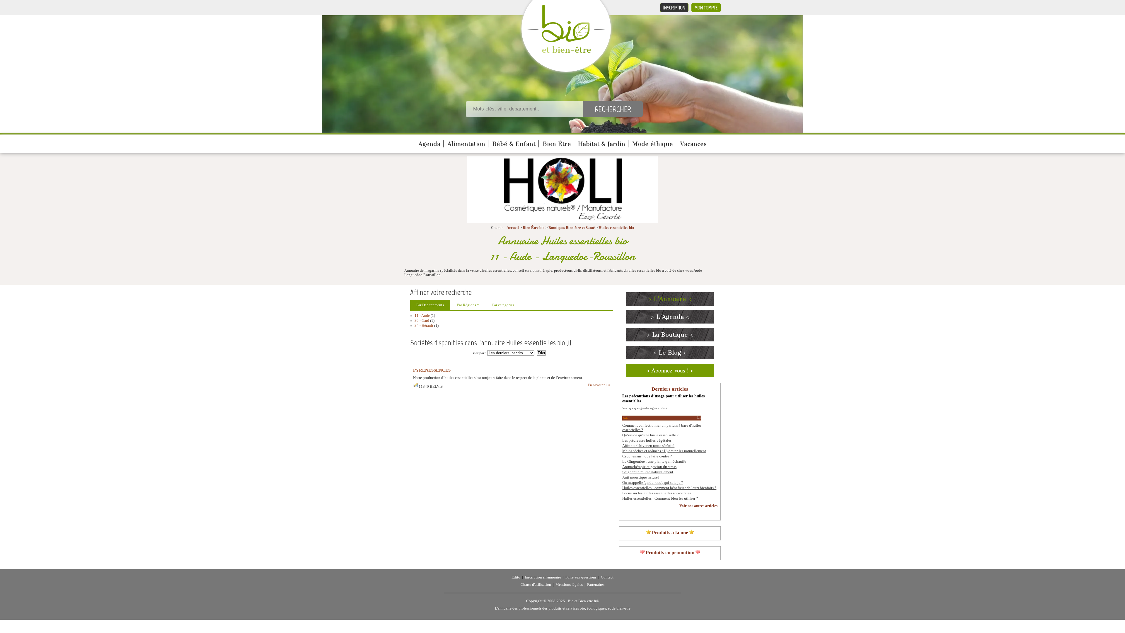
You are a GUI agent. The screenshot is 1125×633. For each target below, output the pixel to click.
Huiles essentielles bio (616, 228)
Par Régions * (468, 305)
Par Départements (430, 305)
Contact (607, 577)
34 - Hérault (424, 326)
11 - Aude (422, 316)
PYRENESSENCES (432, 369)
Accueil (513, 228)
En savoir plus (599, 385)
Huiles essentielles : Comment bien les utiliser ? (660, 498)
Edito (516, 577)
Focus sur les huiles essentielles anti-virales (656, 493)
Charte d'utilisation (536, 585)
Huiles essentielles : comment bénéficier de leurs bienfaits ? (669, 488)
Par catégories (503, 305)
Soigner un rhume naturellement (647, 472)
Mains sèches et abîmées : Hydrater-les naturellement (664, 451)
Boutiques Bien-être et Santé (571, 228)
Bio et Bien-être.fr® (583, 601)
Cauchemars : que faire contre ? (647, 456)
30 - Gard (422, 321)
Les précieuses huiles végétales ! (648, 440)
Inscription (674, 8)
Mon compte (706, 8)
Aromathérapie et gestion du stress (649, 467)
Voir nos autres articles (698, 506)
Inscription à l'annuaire (543, 577)
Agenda (429, 143)
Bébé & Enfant (514, 143)
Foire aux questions (580, 577)
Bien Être (557, 143)
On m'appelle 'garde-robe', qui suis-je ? (652, 483)
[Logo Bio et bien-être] (566, 52)
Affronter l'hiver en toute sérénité (648, 446)
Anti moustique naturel (640, 477)
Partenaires (595, 585)
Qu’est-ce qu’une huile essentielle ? (650, 435)
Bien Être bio (534, 228)
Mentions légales (569, 585)
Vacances (693, 143)
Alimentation (466, 143)
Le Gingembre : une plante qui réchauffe (654, 462)
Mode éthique (652, 143)
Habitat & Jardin (601, 143)
